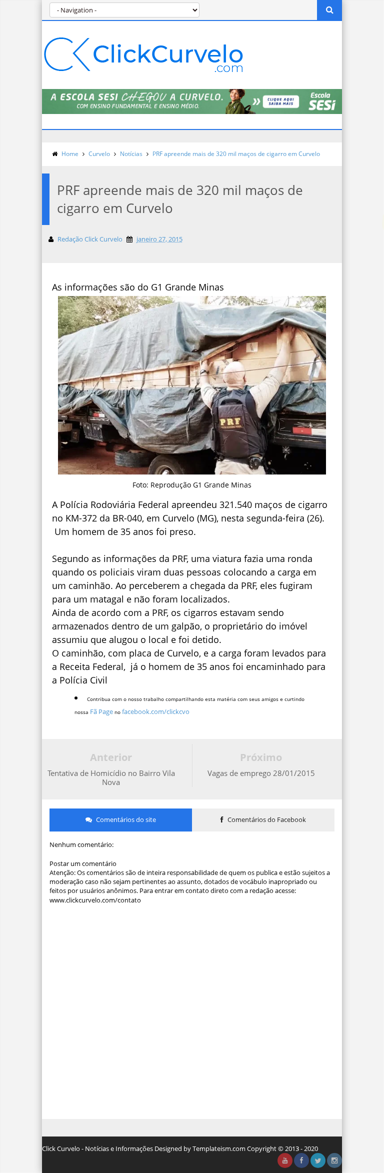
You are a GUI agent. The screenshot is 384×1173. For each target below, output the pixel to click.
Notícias (131, 154)
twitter (318, 1160)
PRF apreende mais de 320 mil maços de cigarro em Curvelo (236, 154)
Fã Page (101, 711)
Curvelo (99, 154)
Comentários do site (125, 819)
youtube (285, 1160)
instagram (334, 1160)
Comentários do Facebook (266, 819)
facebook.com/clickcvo (156, 711)
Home (70, 154)
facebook (301, 1160)
